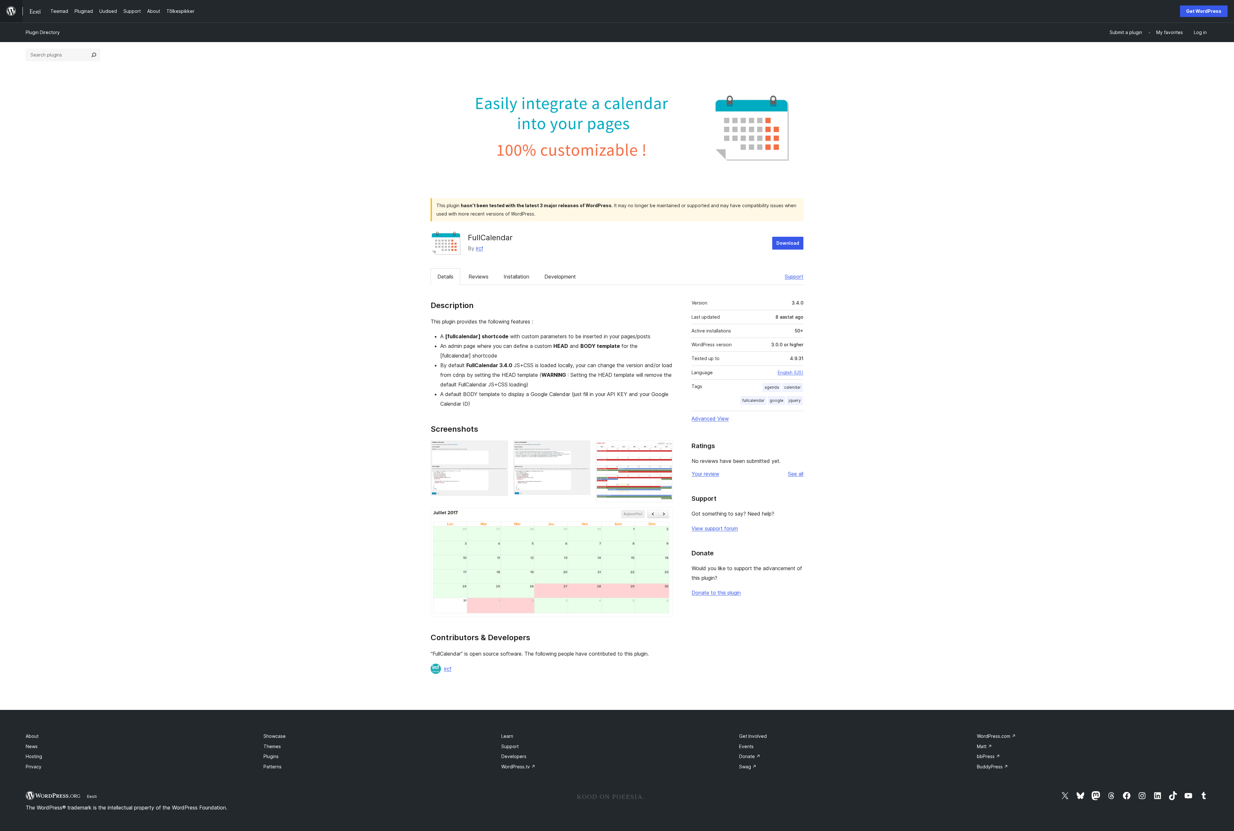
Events (746, 746)
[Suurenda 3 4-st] (664, 449)
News (32, 746)
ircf (479, 248)
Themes (272, 746)
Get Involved (753, 736)
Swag (747, 766)
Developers (513, 756)
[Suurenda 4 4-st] (664, 516)
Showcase (275, 736)
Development (560, 276)
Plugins (271, 756)
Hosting (34, 756)
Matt (984, 746)
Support (794, 276)
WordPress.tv (518, 766)
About (32, 736)
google (776, 400)
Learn (507, 736)
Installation (516, 276)
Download (787, 243)
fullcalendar (753, 400)
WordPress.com (996, 736)
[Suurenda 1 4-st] (499, 449)
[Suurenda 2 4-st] (581, 449)
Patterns (273, 766)
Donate (749, 756)
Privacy (33, 766)
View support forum (715, 528)
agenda (772, 387)
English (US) (790, 372)
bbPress (988, 756)
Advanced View (710, 418)
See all (795, 474)
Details (445, 276)
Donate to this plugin (716, 592)
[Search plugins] (93, 55)
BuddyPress (992, 766)
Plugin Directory (43, 32)
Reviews (478, 276)
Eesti (92, 796)
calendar (792, 387)
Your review (705, 474)
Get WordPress (1203, 11)
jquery (795, 400)
